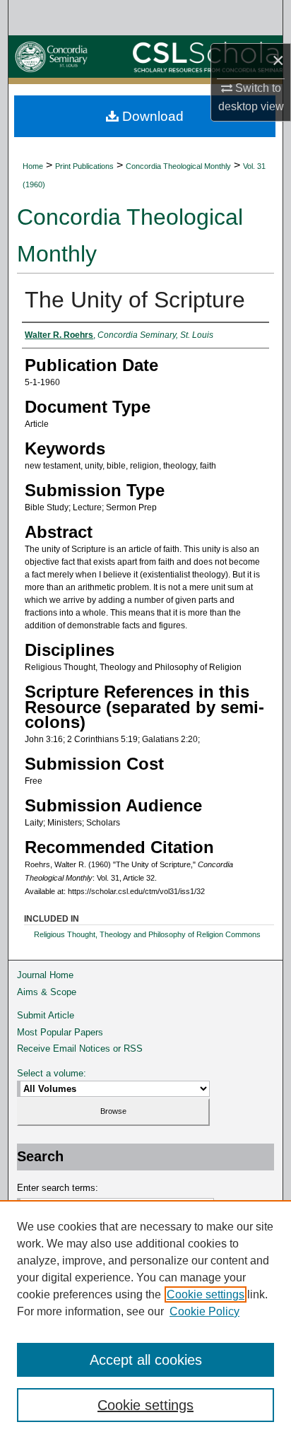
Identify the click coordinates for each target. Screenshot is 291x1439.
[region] (145, 1319)
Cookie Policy (204, 1311)
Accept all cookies (146, 1360)
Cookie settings (205, 1294)
